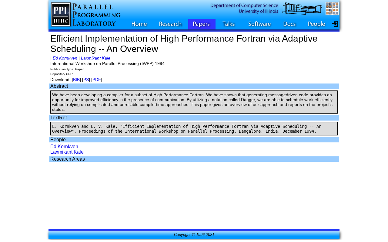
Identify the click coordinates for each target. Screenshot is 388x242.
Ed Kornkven (65, 58)
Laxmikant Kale (95, 58)
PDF (96, 79)
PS (86, 79)
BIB (76, 79)
